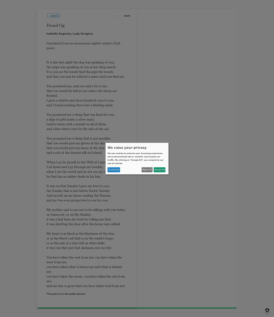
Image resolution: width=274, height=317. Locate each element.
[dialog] (137, 158)
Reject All (147, 170)
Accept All (159, 170)
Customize (113, 170)
